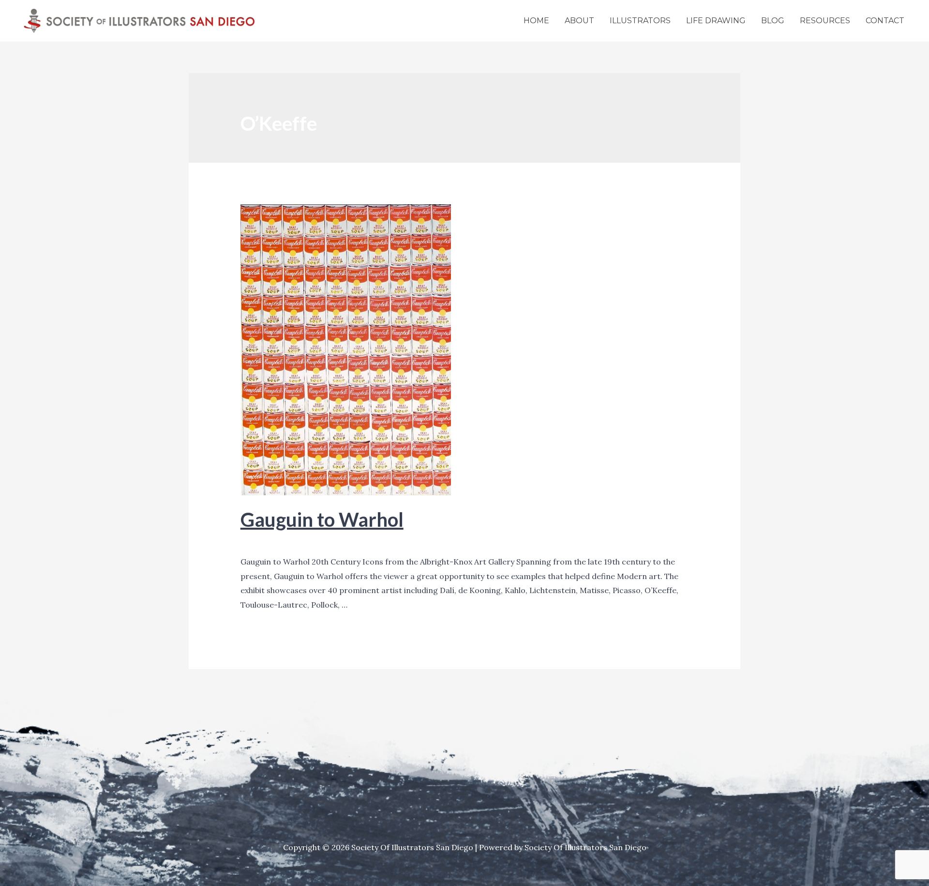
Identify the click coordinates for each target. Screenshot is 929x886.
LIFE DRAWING (716, 20)
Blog (248, 541)
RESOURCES (825, 20)
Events (273, 541)
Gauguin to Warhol (322, 519)
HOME (536, 20)
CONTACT (885, 20)
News (300, 541)
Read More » (263, 620)
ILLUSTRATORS (640, 20)
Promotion (335, 541)
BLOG (772, 20)
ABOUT (579, 20)
